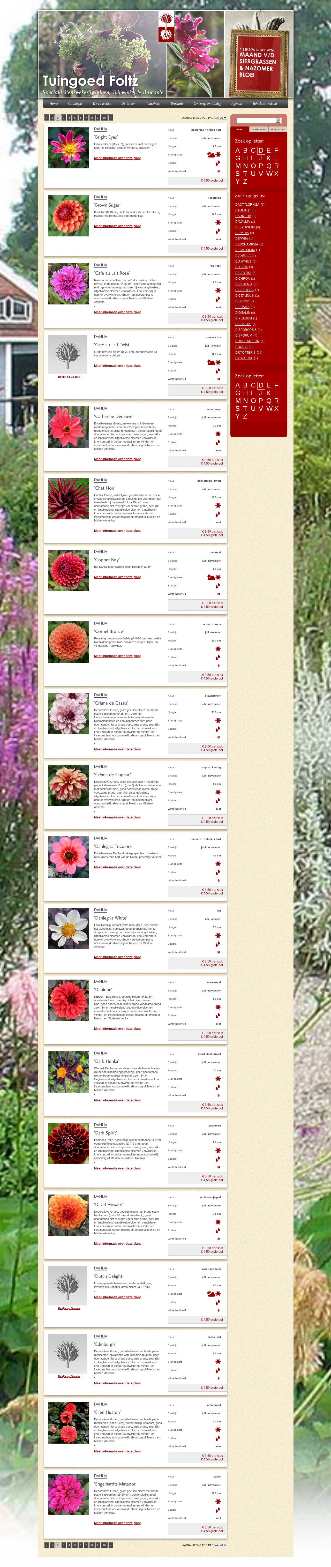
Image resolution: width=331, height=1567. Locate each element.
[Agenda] (237, 103)
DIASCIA (241, 267)
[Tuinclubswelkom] (264, 103)
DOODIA (241, 347)
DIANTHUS (243, 261)
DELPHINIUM (245, 227)
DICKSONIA (243, 284)
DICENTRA (243, 273)
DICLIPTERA (244, 290)
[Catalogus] (75, 103)
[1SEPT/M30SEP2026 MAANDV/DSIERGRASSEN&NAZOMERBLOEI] (259, 55)
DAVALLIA (242, 221)
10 (104, 117)
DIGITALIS (242, 313)
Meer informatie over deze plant (117, 158)
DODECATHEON (247, 341)
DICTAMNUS (244, 295)
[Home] (53, 103)
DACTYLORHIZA (247, 204)
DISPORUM (243, 335)
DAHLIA (241, 210)
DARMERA (243, 216)
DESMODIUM (245, 250)
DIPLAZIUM (243, 318)
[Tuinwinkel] (153, 103)
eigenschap (278, 129)
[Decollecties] (102, 103)
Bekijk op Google (69, 376)
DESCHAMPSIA (246, 244)
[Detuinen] (128, 103)
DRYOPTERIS (245, 352)
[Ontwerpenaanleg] (208, 103)
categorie (259, 129)
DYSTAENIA (244, 358)
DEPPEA (241, 239)
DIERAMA (242, 307)
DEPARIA (242, 233)
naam (239, 129)
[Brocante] (177, 103)
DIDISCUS (242, 301)
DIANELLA (243, 256)
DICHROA (242, 278)
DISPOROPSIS (246, 330)
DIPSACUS (243, 324)
